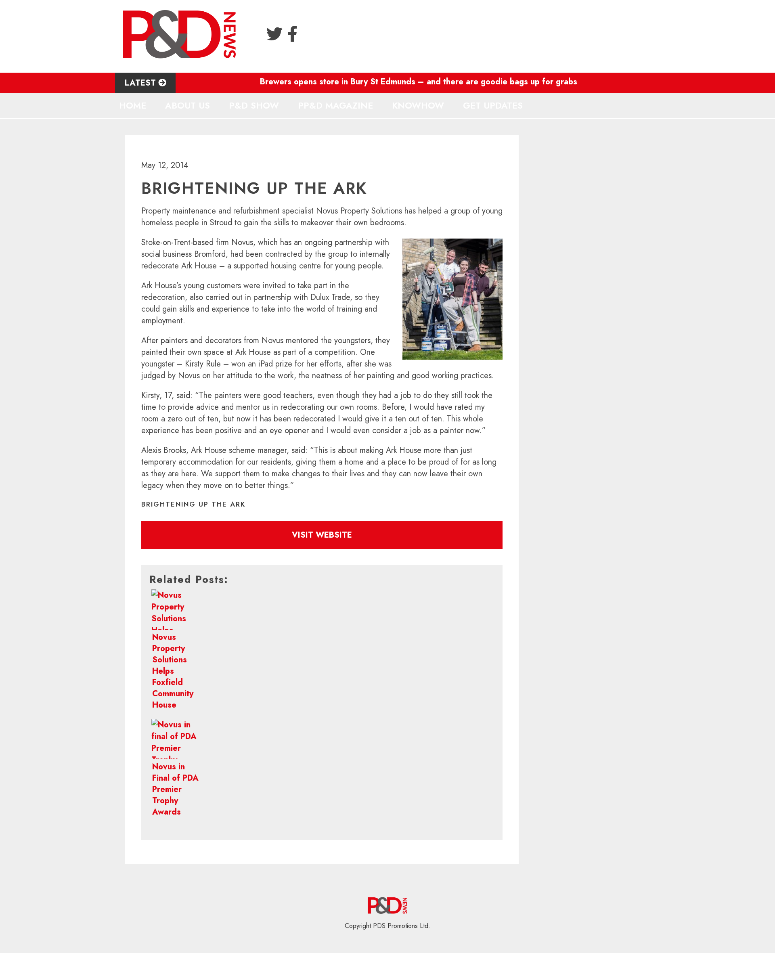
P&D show (254, 105)
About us (187, 105)
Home (132, 105)
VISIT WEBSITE (322, 535)
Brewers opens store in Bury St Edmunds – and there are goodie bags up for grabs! (400, 82)
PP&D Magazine (335, 105)
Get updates (493, 105)
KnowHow (418, 105)
